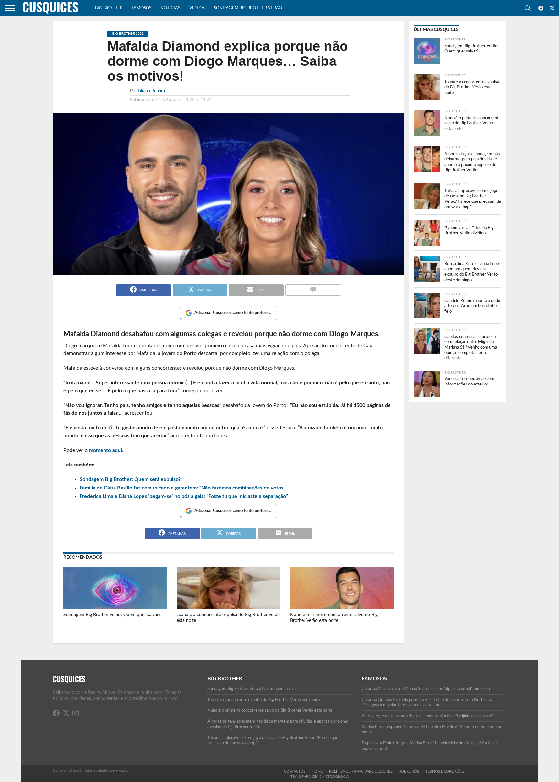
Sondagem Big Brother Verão (248, 8)
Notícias (170, 8)
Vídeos (197, 8)
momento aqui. (106, 450)
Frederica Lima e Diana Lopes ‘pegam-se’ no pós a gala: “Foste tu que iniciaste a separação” (184, 496)
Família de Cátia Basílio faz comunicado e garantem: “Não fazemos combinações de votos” (182, 487)
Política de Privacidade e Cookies (361, 771)
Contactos (294, 771)
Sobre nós (409, 771)
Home (317, 771)
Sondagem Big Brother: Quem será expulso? (130, 479)
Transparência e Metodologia (319, 776)
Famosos (141, 8)
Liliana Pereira (151, 90)
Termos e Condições (444, 771)
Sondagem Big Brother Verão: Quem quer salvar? (111, 614)
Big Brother (109, 8)
